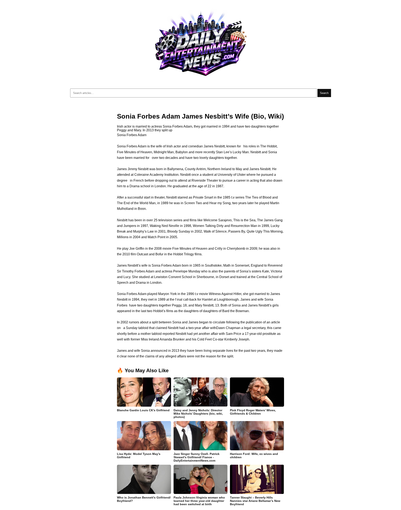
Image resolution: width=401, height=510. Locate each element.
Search (324, 93)
